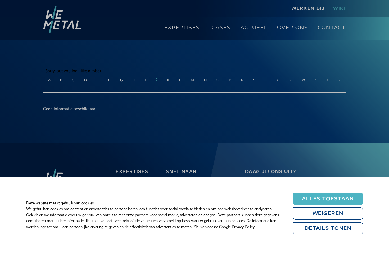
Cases (221, 27)
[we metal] (62, 19)
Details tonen (328, 228)
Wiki (339, 8)
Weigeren (328, 213)
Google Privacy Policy (236, 226)
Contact (332, 27)
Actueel (254, 27)
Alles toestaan (328, 199)
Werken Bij (307, 8)
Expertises (182, 27)
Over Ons (292, 27)
